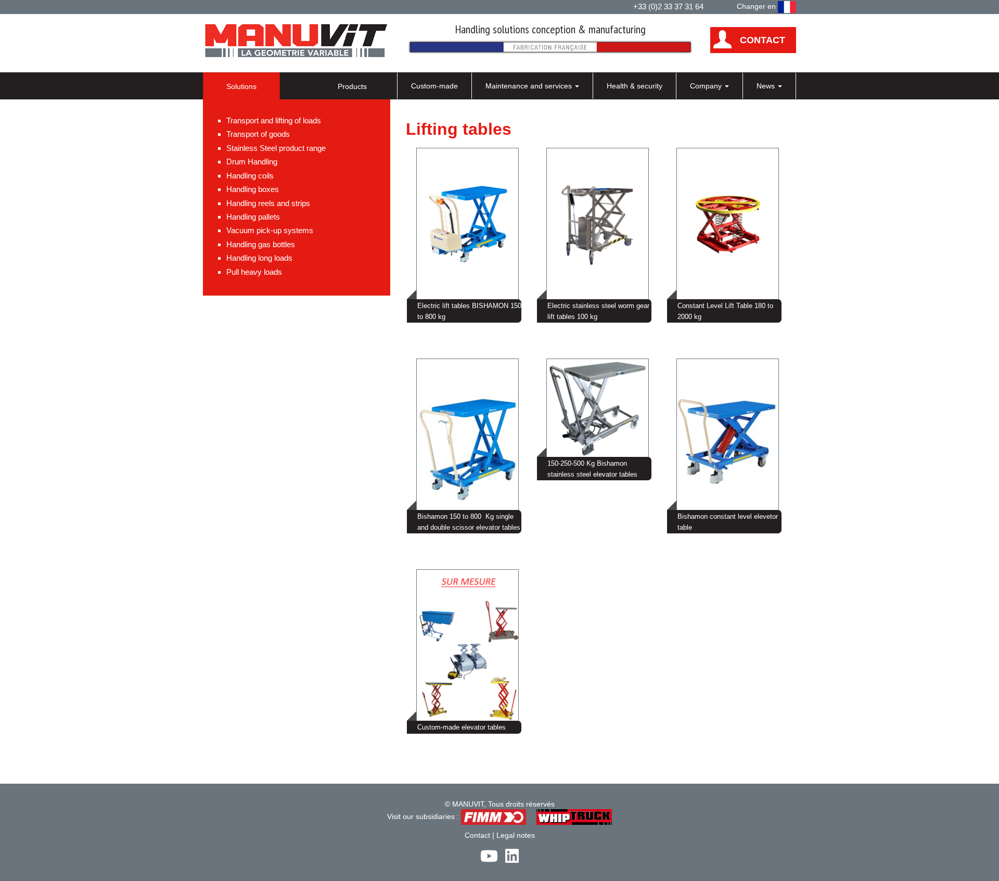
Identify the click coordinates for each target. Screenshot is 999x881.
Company (707, 86)
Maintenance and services (529, 86)
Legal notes (515, 835)
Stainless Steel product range (276, 148)
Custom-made (434, 86)
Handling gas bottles (260, 244)
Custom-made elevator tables (461, 727)
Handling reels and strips (268, 203)
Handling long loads (259, 257)
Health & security (634, 86)
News (767, 86)
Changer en (757, 6)
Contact (477, 835)
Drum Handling (251, 161)
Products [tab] (352, 86)
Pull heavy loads (254, 271)
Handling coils (250, 175)
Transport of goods (258, 134)
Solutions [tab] (241, 86)
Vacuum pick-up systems (269, 230)
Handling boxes (252, 189)
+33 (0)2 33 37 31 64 (668, 6)
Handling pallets (253, 216)
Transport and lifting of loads (273, 120)
